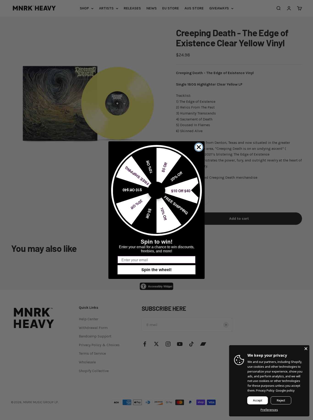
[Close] (306, 348)
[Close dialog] (199, 147)
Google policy (285, 390)
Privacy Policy (265, 390)
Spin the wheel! (156, 269)
